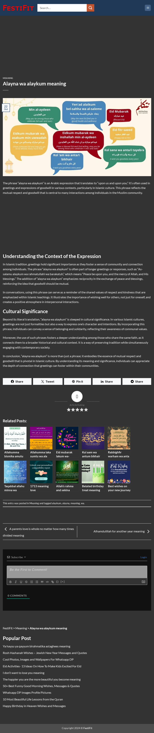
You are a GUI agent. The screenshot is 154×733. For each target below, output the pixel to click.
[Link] (52, 582)
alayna (65, 503)
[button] (148, 8)
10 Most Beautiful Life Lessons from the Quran (33, 699)
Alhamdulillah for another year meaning (119, 531)
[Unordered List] (36, 582)
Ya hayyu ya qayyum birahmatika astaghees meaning (36, 646)
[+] (63, 581)
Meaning (8, 78)
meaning (75, 503)
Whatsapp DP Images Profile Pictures (27, 692)
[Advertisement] (77, 49)
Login (143, 557)
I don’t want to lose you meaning (23, 672)
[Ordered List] (31, 582)
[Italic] (15, 582)
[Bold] (10, 582)
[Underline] (21, 582)
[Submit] (90, 7)
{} (57, 581)
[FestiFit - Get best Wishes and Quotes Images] (19, 8)
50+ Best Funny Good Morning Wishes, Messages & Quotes (41, 686)
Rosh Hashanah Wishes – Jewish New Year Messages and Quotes (45, 653)
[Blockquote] (42, 582)
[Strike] (26, 582)
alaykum (56, 503)
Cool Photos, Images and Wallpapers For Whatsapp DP (38, 659)
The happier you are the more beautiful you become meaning (42, 679)
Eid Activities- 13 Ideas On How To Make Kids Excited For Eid (42, 666)
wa (82, 503)
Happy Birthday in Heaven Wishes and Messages (34, 706)
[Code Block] (47, 582)
